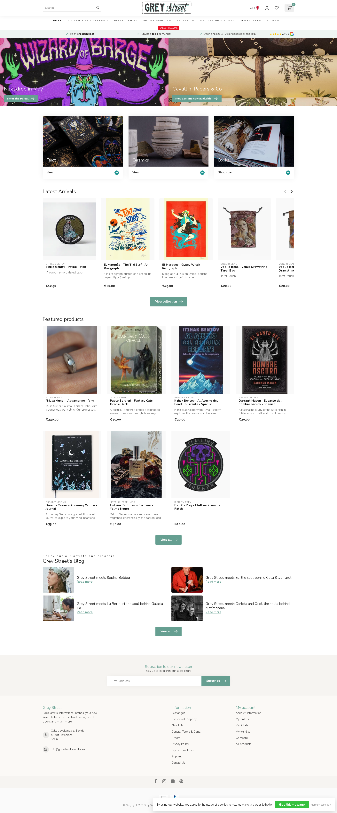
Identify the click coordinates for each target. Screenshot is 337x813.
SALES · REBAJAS (168, 28)
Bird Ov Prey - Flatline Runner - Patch (197, 507)
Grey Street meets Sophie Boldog (103, 577)
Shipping (177, 756)
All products (243, 744)
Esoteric (184, 20)
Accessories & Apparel (87, 20)
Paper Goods (124, 20)
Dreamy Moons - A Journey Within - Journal (71, 507)
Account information (248, 712)
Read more (85, 581)
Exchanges (178, 712)
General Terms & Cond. (186, 731)
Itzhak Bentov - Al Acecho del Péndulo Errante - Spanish (196, 402)
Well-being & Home (216, 20)
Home (57, 20)
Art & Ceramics (156, 20)
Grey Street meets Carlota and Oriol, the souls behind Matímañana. (248, 605)
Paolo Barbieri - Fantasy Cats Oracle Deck (131, 402)
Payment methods (182, 750)
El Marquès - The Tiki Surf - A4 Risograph (126, 266)
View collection (166, 301)
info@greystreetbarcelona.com (70, 749)
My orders (242, 719)
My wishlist (243, 731)
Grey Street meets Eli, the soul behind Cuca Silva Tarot (248, 577)
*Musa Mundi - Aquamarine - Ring (70, 400)
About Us (177, 725)
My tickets (242, 725)
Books (272, 20)
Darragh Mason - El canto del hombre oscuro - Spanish (260, 402)
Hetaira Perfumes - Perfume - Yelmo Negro (131, 507)
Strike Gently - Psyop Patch (66, 267)
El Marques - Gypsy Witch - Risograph (182, 266)
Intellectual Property (184, 719)
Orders (175, 737)
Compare (242, 737)
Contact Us (178, 762)
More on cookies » (321, 804)
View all (166, 539)
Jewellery (249, 20)
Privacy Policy (180, 744)
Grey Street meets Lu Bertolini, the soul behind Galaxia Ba (120, 605)
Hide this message (292, 804)
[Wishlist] (277, 8)
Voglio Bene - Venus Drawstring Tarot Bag (244, 268)
